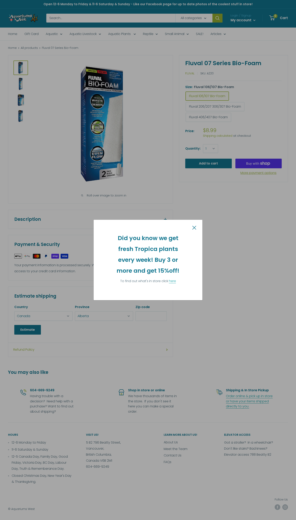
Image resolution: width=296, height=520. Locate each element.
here (172, 281)
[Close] (194, 228)
